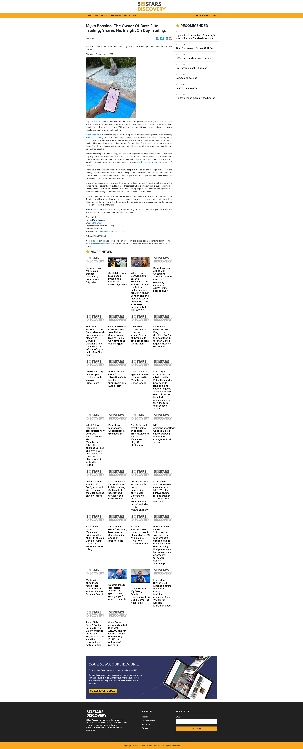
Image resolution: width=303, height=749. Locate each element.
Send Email (97, 223)
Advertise (146, 724)
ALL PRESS (116, 15)
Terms (145, 717)
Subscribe (196, 729)
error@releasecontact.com (98, 243)
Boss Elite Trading (94, 137)
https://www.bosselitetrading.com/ (109, 231)
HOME (90, 15)
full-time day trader (148, 162)
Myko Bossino (92, 135)
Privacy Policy (148, 720)
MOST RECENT (102, 15)
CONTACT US (129, 15)
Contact (145, 728)
